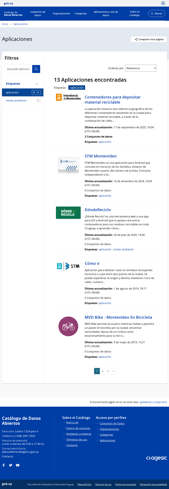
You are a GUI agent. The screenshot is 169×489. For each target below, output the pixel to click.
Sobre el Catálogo (135, 13)
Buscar (156, 14)
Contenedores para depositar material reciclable (113, 99)
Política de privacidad (125, 484)
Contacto (72, 445)
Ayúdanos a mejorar (78, 434)
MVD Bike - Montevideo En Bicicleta (118, 317)
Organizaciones (61, 13)
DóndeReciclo (98, 209)
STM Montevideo (101, 156)
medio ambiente (22, 100)
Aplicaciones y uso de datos (106, 13)
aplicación (22, 92)
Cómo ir (92, 263)
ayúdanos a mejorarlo (153, 402)
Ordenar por (116, 68)
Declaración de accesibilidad (153, 484)
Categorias (81, 13)
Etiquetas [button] (13, 83)
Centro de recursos (78, 428)
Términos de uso (76, 439)
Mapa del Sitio (84, 484)
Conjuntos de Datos (37, 13)
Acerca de (72, 422)
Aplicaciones (21, 24)
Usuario (36, 69)
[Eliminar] (70, 88)
